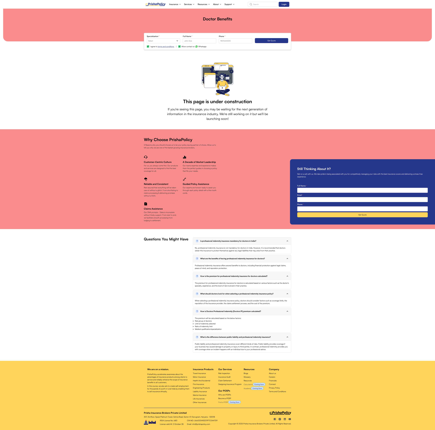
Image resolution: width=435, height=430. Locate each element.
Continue (215, 247)
